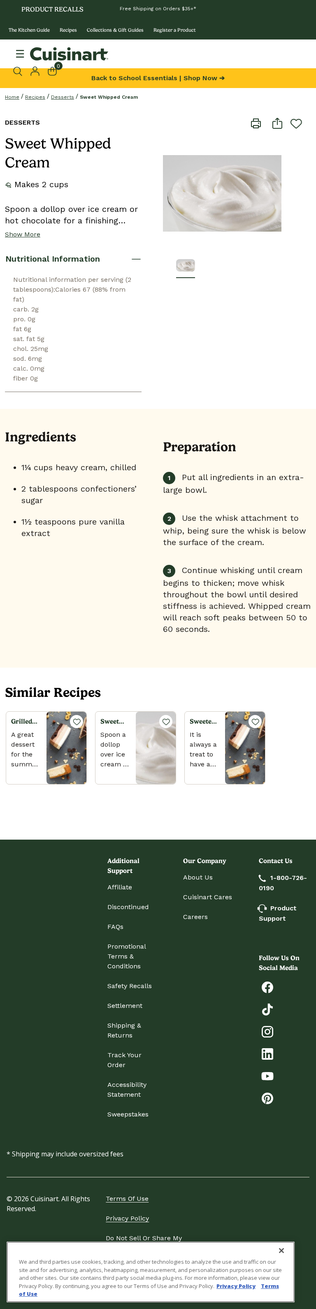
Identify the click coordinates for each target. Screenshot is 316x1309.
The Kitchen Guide (29, 30)
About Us (198, 877)
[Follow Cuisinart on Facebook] (267, 987)
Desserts (62, 97)
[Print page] (256, 122)
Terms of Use (127, 1198)
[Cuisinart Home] (69, 53)
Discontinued (128, 907)
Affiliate (119, 887)
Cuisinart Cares (207, 897)
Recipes (68, 30)
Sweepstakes (128, 1114)
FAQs (115, 927)
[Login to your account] (35, 70)
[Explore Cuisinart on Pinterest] (267, 1098)
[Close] (281, 1251)
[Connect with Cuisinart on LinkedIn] (267, 1053)
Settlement (124, 1006)
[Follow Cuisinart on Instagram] (267, 1031)
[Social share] (277, 122)
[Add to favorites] (296, 123)
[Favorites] (76, 721)
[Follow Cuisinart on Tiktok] (267, 1009)
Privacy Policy (127, 1218)
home (12, 97)
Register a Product (174, 30)
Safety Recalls (129, 986)
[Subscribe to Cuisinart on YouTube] (267, 1075)
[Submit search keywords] (20, 71)
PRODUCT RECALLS (52, 9)
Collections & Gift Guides (115, 30)
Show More (22, 234)
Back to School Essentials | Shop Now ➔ (158, 78)
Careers (195, 917)
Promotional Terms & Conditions (126, 956)
